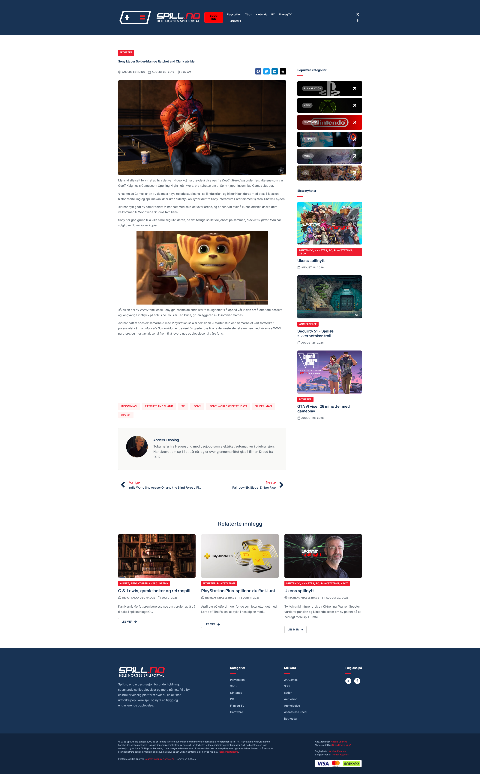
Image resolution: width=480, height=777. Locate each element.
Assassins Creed (295, 712)
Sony (197, 406)
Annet (124, 583)
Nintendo (262, 14)
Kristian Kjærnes (337, 751)
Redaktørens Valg (144, 583)
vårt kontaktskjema (228, 751)
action (288, 693)
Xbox (248, 14)
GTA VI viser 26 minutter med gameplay (323, 408)
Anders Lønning (339, 741)
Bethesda (290, 719)
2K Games (291, 680)
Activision (290, 699)
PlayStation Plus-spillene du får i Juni (238, 590)
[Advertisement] (202, 368)
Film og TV (285, 14)
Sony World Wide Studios (228, 406)
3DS (287, 686)
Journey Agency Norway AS (160, 758)
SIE (183, 406)
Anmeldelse (308, 324)
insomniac (129, 406)
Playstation (234, 14)
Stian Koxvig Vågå (341, 745)
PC (273, 14)
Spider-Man (263, 406)
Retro (163, 583)
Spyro (125, 415)
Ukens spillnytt (311, 260)
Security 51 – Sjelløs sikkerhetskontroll (315, 333)
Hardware (235, 21)
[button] (258, 71)
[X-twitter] (357, 14)
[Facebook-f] (357, 20)
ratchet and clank (159, 406)
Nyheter (126, 52)
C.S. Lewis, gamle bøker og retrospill (154, 590)
